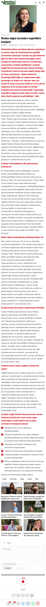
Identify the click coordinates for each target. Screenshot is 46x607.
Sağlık (22, 479)
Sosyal (29, 479)
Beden (5, 479)
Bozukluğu (13, 479)
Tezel (36, 479)
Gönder (7, 568)
